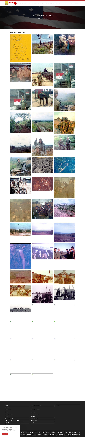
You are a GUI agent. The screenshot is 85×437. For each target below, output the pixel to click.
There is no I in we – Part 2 (43, 18)
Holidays (7, 422)
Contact (6, 412)
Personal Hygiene (34, 420)
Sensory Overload (9, 414)
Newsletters (33, 422)
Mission (6, 407)
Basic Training (33, 407)
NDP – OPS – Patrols (34, 418)
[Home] (37, 18)
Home (6, 405)
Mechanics (33, 416)
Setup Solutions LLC (70, 430)
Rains (6, 416)
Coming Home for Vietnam (36, 409)
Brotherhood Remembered (36, 405)
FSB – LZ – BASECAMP (35, 414)
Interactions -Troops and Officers (12, 420)
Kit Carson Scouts (9, 418)
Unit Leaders (8, 409)
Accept (5, 434)
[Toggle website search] (80, 3)
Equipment (7, 424)
